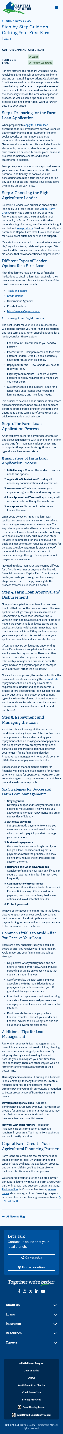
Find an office (10, 1189)
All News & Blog (15, 1216)
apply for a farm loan (36, 125)
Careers (12, 1342)
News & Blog (23, 21)
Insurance (13, 1324)
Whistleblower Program (31, 1363)
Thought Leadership (41, 62)
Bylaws (31, 1378)
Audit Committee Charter (31, 1385)
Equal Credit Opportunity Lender (34, 1415)
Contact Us (33, 1258)
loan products (25, 228)
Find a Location (33, 1267)
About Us (13, 1305)
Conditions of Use (31, 1392)
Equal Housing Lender (34, 1407)
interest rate (51, 679)
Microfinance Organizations (23, 311)
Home (8, 21)
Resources (14, 1333)
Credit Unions (15, 296)
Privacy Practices (31, 1399)
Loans (34, 56)
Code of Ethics (31, 1370)
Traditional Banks (17, 290)
